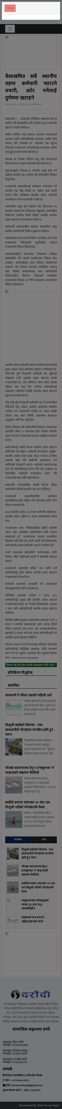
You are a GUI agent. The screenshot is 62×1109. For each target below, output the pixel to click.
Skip (10, 8)
